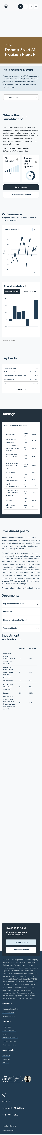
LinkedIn (5, 1063)
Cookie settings (8, 1130)
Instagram (6, 1059)
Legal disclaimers (9, 1126)
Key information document (21, 195)
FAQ (4, 1034)
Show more (19, 389)
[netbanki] (20, 6)
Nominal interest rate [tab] (12, 291)
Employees (6, 1027)
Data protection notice (10, 1045)
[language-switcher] (31, 6)
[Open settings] (34, 229)
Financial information (10, 1038)
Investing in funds (21, 942)
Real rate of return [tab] (30, 291)
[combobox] (21, 97)
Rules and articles (9, 1041)
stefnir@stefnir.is (8, 1016)
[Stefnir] (6, 6)
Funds (10, 45)
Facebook (6, 1055)
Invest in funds (21, 187)
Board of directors (9, 1030)
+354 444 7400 (8, 1013)
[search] (25, 6)
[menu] (36, 6)
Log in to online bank (21, 950)
